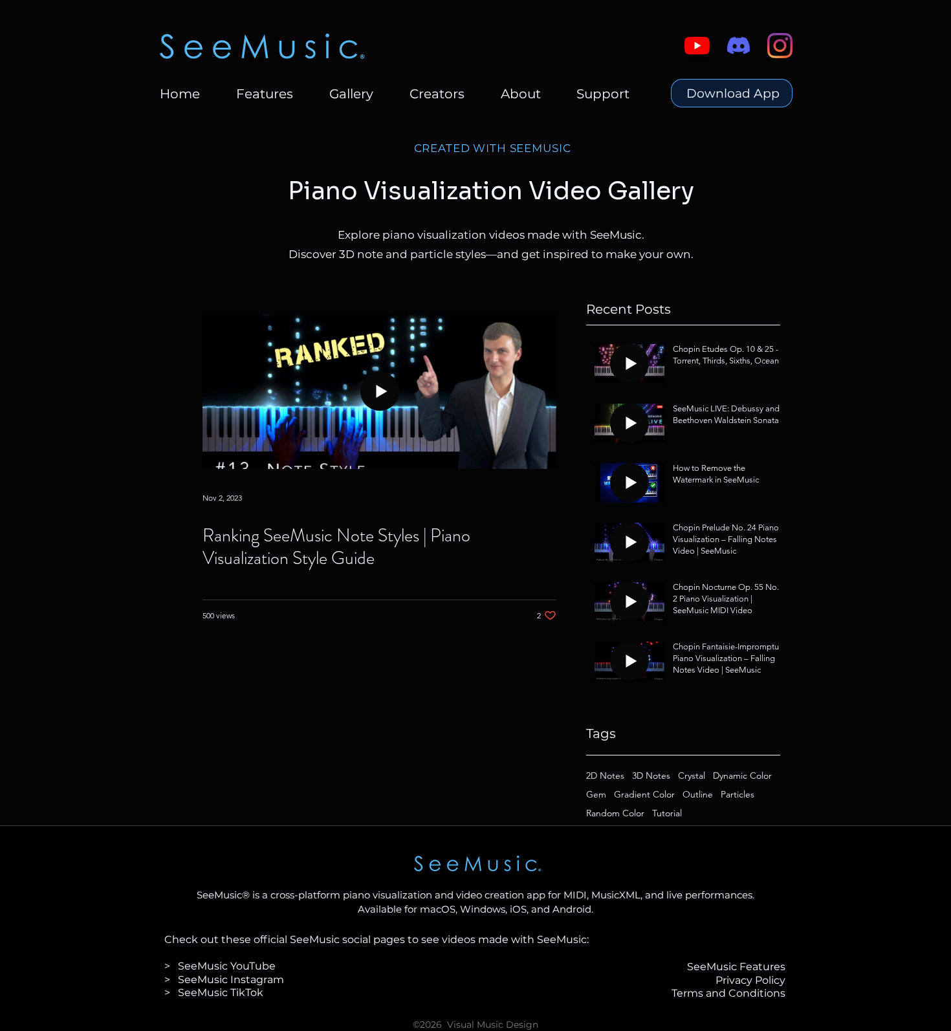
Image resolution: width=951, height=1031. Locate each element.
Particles (737, 794)
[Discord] (738, 45)
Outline (698, 794)
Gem (596, 794)
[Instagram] (779, 45)
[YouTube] (697, 45)
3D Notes (651, 775)
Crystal (691, 775)
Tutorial (667, 813)
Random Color (615, 813)
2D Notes (605, 775)
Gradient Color (644, 794)
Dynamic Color (742, 775)
